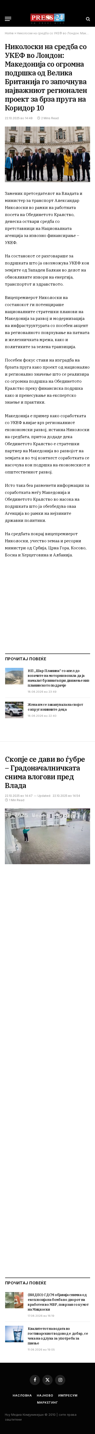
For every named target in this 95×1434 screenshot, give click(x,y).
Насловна (22, 1395)
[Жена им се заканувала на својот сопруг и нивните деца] (14, 710)
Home (9, 33)
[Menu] (8, 18)
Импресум (67, 1395)
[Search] (87, 18)
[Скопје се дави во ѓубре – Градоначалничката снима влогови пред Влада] (47, 836)
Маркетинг (47, 1402)
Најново (45, 1395)
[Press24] (47, 19)
